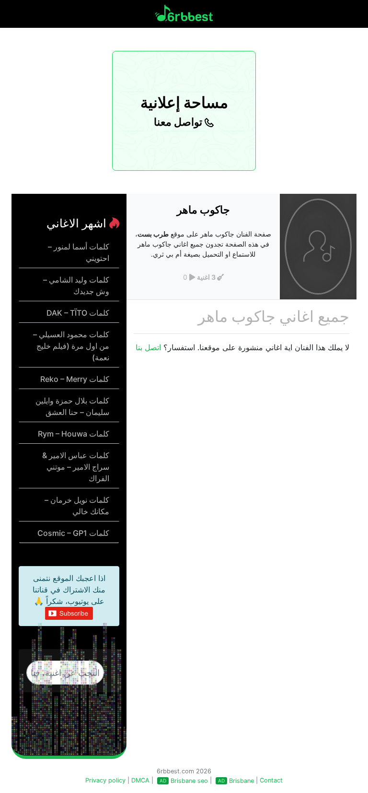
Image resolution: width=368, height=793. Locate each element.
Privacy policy (105, 780)
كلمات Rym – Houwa (73, 433)
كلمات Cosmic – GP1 (73, 533)
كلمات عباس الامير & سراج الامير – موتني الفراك (75, 466)
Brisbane (241, 780)
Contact (271, 780)
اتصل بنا (148, 347)
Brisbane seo (189, 780)
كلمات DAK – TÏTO (77, 313)
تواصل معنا (179, 122)
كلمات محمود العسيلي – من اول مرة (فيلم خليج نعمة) (71, 346)
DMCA (140, 780)
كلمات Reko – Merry (74, 379)
